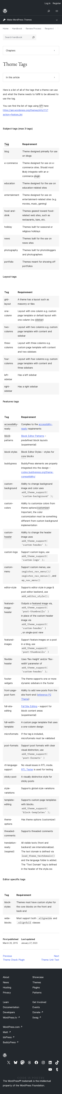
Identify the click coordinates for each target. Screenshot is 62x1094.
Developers (9, 1012)
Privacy (7, 992)
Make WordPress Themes (19, 19)
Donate (37, 1012)
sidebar (39, 319)
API (41, 105)
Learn (6, 1002)
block (7, 435)
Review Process (33, 28)
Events (36, 1007)
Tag (6, 144)
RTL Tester (27, 769)
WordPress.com (12, 1026)
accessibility (10, 424)
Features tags (11, 401)
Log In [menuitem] (47, 3)
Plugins (36, 987)
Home (6, 28)
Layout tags (10, 276)
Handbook (17, 28)
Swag (36, 1017)
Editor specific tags (14, 879)
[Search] (33, 37)
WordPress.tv (11, 1017)
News (6, 982)
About (6, 977)
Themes (36, 982)
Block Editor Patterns (32, 435)
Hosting (7, 987)
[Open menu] (57, 11)
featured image (40, 603)
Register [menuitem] (57, 3)
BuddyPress (11, 1042)
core (23, 456)
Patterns (37, 992)
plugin (37, 176)
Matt (7, 1032)
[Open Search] (49, 11)
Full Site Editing (29, 706)
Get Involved (39, 1002)
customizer (43, 507)
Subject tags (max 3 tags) (18, 128)
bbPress (9, 1037)
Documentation (11, 1007)
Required (49, 28)
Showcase (38, 977)
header (8, 536)
